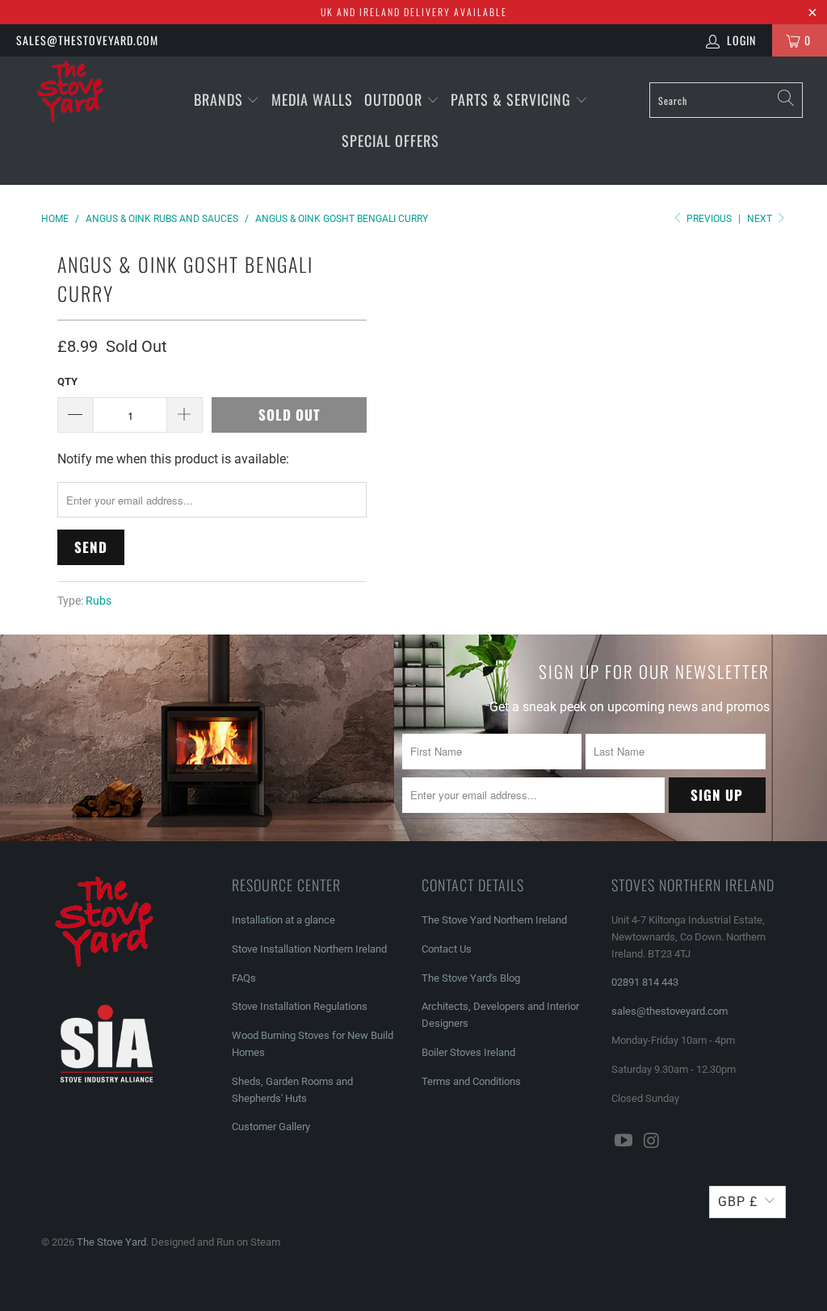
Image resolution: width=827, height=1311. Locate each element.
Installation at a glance (283, 920)
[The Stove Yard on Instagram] (652, 1141)
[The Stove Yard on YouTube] (623, 1141)
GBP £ (738, 1201)
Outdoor (393, 99)
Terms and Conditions (471, 1081)
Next (761, 218)
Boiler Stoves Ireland (468, 1052)
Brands (218, 99)
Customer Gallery (271, 1126)
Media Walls (312, 99)
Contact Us (447, 949)
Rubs (98, 601)
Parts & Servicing (513, 99)
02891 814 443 (644, 982)
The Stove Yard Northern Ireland (494, 920)
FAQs (244, 978)
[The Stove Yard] (74, 98)
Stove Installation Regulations (299, 1006)
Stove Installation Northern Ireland (309, 949)
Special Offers (390, 140)
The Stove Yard (111, 1242)
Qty (67, 381)
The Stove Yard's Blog (471, 978)
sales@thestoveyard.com (87, 39)
